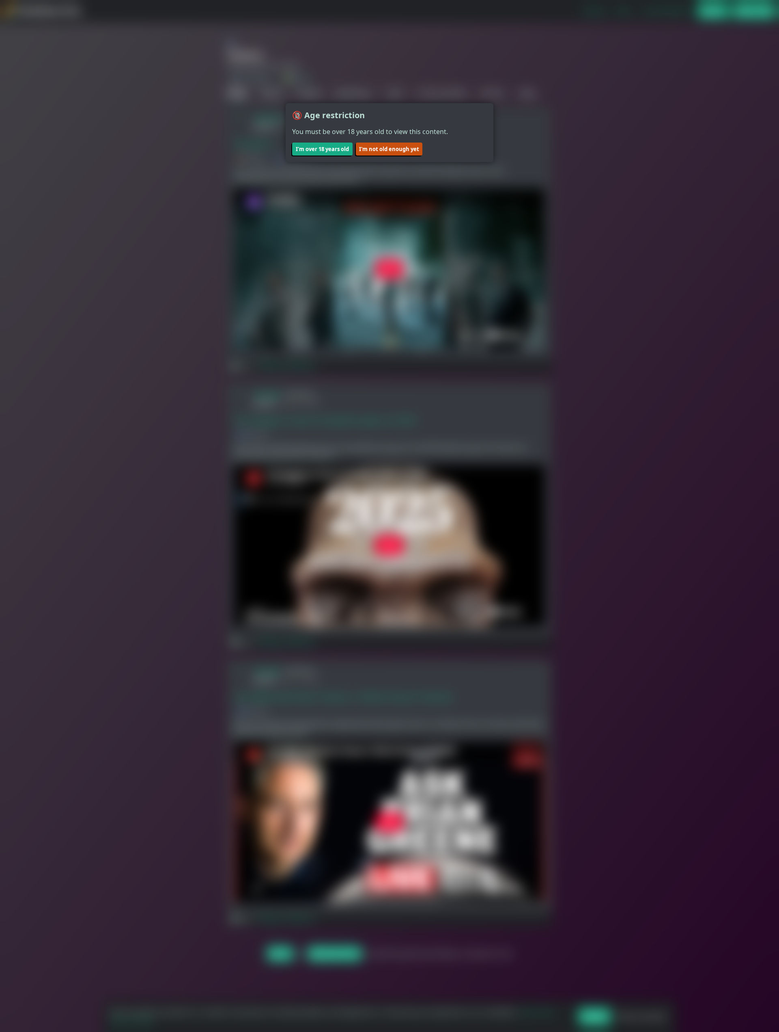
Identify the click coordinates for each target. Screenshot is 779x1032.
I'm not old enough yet (389, 149)
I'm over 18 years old (322, 149)
